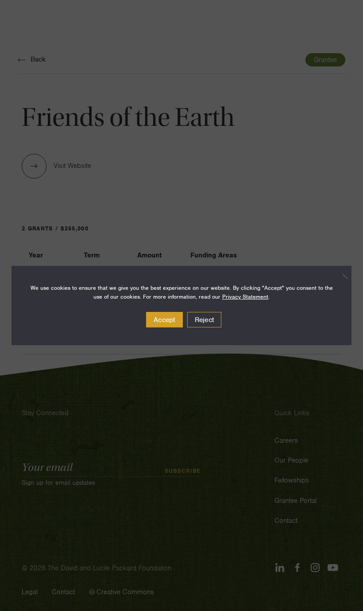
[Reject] (340, 276)
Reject (204, 319)
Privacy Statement (245, 296)
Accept (164, 319)
